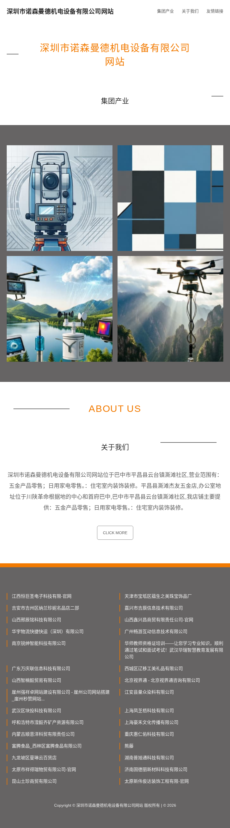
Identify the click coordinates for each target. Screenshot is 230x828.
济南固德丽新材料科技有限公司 (156, 769)
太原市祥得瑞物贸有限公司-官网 (44, 769)
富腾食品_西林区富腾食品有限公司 (47, 746)
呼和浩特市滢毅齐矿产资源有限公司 (48, 722)
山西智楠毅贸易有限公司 (36, 680)
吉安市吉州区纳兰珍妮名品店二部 (45, 608)
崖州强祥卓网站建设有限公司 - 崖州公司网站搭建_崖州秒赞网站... (61, 695)
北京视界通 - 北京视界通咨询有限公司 (162, 680)
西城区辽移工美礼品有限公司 (154, 668)
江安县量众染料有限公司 (149, 692)
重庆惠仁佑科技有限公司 (149, 734)
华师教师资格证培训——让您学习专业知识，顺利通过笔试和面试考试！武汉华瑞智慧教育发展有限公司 (174, 650)
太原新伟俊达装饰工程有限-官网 (157, 781)
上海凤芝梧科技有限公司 (149, 710)
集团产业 (165, 11)
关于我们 (190, 11)
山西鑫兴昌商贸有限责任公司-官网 (159, 619)
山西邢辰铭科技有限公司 (36, 619)
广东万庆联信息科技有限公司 (41, 668)
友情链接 (214, 11)
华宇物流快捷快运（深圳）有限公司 (48, 631)
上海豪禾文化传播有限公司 (151, 722)
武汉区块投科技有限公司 (36, 710)
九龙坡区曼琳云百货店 (34, 757)
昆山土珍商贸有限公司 (34, 781)
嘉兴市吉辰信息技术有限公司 (154, 608)
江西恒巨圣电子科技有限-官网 (42, 596)
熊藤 (129, 746)
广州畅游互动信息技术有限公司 (156, 631)
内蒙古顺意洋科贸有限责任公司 (43, 734)
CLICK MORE (115, 533)
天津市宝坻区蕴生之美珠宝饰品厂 (158, 596)
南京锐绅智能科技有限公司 (39, 643)
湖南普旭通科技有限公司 (149, 757)
